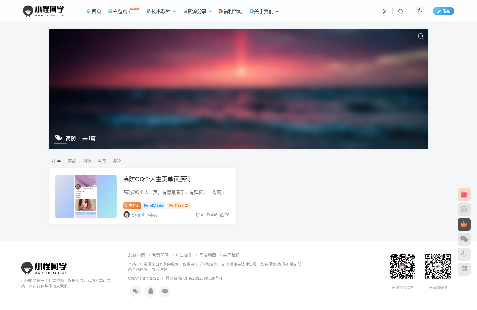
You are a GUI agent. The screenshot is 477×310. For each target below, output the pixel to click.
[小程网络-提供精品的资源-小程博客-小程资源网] (44, 268)
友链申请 (136, 255)
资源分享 (181, 205)
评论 (116, 161)
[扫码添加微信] (464, 239)
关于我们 (231, 255)
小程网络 (169, 277)
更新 (72, 161)
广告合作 (184, 255)
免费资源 (132, 205)
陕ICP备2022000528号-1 (200, 277)
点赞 (101, 161)
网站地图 (207, 255)
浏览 (87, 161)
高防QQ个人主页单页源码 (157, 178)
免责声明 (160, 255)
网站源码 (156, 205)
